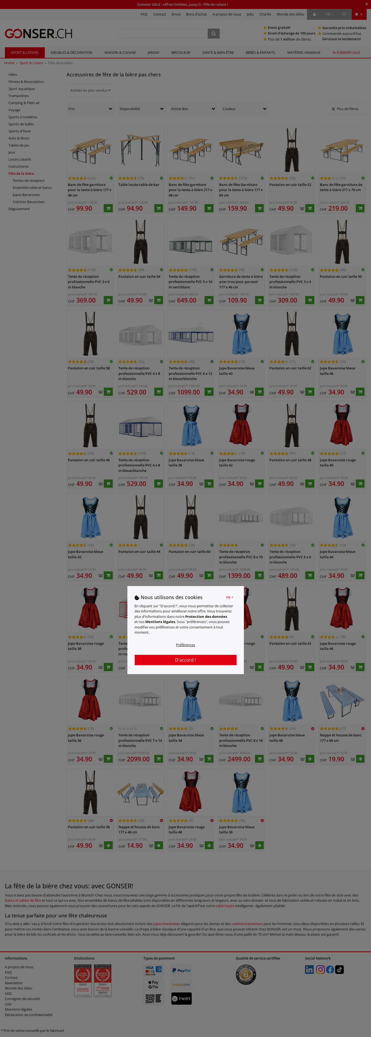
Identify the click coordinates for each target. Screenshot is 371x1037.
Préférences (185, 644)
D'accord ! (185, 660)
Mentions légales (160, 621)
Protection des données (206, 616)
